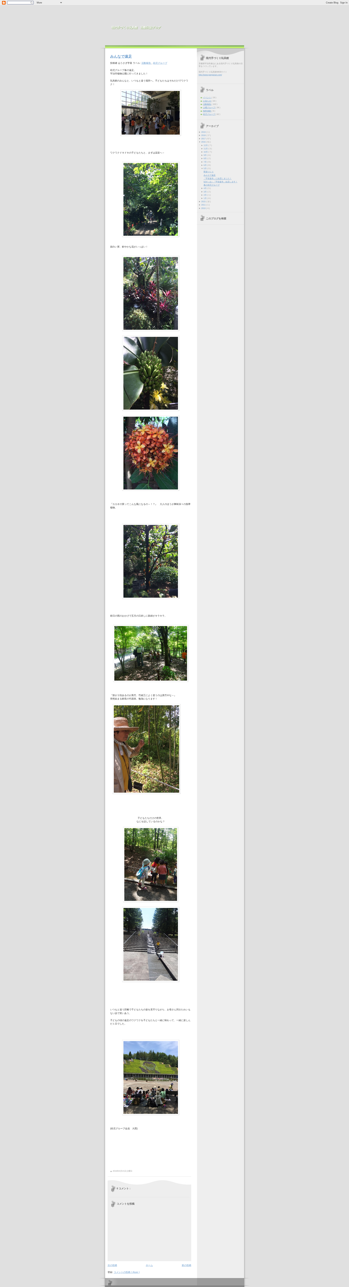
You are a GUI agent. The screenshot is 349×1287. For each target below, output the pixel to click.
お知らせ (207, 101)
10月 (206, 152)
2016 (203, 142)
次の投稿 (112, 1265)
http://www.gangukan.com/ (210, 75)
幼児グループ (160, 63)
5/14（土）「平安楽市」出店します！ (220, 182)
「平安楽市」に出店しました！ (218, 178)
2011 (203, 205)
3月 (205, 192)
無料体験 (207, 111)
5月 (205, 168)
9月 (205, 155)
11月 (206, 149)
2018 (203, 135)
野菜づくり (209, 172)
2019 (203, 132)
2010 (203, 208)
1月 (205, 198)
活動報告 (146, 63)
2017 (203, 139)
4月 (205, 188)
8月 (205, 158)
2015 (203, 201)
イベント (207, 97)
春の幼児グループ (212, 185)
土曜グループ (209, 107)
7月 (205, 162)
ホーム (149, 1265)
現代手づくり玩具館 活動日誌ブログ (136, 27)
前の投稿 (186, 1265)
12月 (206, 145)
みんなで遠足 (121, 56)
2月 (205, 195)
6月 (205, 165)
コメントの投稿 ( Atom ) (127, 1272)
